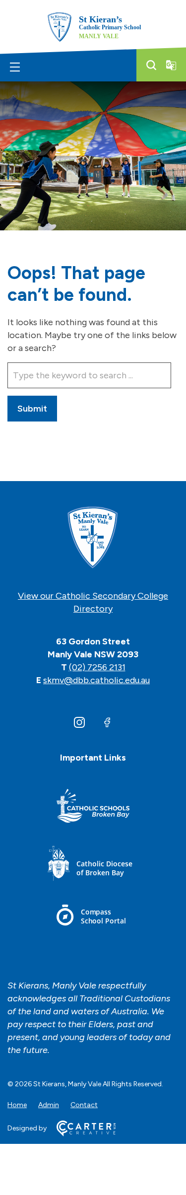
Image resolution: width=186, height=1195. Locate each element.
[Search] (151, 65)
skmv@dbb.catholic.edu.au (96, 680)
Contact (84, 1105)
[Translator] (171, 65)
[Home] (93, 538)
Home (17, 1105)
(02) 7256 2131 (97, 667)
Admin (48, 1105)
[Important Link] (93, 807)
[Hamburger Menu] (15, 67)
